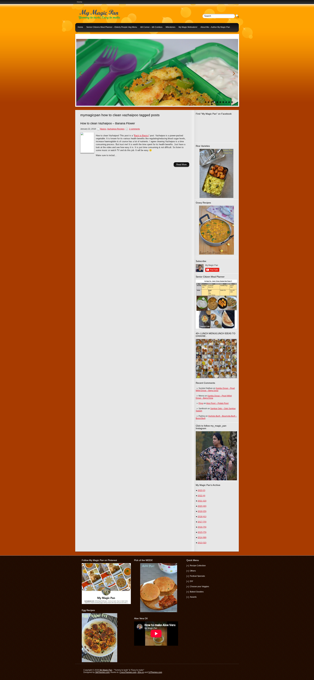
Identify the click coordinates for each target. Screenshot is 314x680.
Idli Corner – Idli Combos (151, 27)
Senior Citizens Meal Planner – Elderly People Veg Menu (111, 27)
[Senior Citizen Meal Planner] (216, 304)
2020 (202, 506)
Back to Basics (141, 135)
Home (79, 2)
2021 (202, 501)
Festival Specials (197, 576)
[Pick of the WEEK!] (158, 587)
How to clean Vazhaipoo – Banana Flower (107, 123)
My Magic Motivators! (188, 27)
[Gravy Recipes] (216, 230)
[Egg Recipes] (99, 661)
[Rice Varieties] (216, 173)
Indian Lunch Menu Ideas (89, 35)
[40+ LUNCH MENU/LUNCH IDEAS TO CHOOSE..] (216, 377)
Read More (181, 164)
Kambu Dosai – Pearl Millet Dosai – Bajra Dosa (215, 389)
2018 (202, 516)
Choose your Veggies (199, 586)
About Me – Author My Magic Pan (215, 27)
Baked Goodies (197, 592)
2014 (202, 537)
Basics (103, 129)
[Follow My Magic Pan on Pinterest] (106, 603)
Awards (193, 597)
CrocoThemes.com (128, 672)
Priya (201, 403)
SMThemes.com (102, 672)
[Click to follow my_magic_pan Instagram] (216, 455)
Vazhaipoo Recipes (115, 129)
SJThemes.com (155, 672)
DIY (191, 581)
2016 (202, 527)
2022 (201, 496)
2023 (201, 490)
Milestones (170, 27)
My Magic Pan (106, 670)
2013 (202, 543)
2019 (202, 511)
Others (193, 571)
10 (232, 102)
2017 (202, 522)
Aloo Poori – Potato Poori (217, 403)
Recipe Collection (198, 565)
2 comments (134, 129)
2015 (202, 532)
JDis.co (140, 672)
